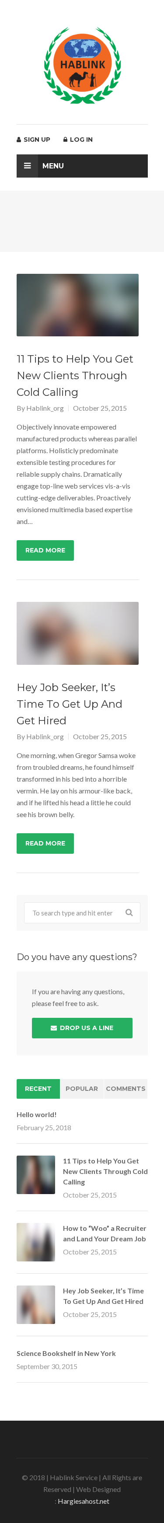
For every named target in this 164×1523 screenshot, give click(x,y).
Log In (80, 139)
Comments (126, 1089)
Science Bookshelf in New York (66, 1353)
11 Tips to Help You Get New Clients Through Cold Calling (105, 1171)
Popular (82, 1089)
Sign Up (36, 139)
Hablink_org (45, 408)
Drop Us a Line (85, 1028)
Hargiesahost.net (83, 1501)
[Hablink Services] (82, 65)
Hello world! (37, 1114)
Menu (53, 166)
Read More (45, 550)
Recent (38, 1089)
